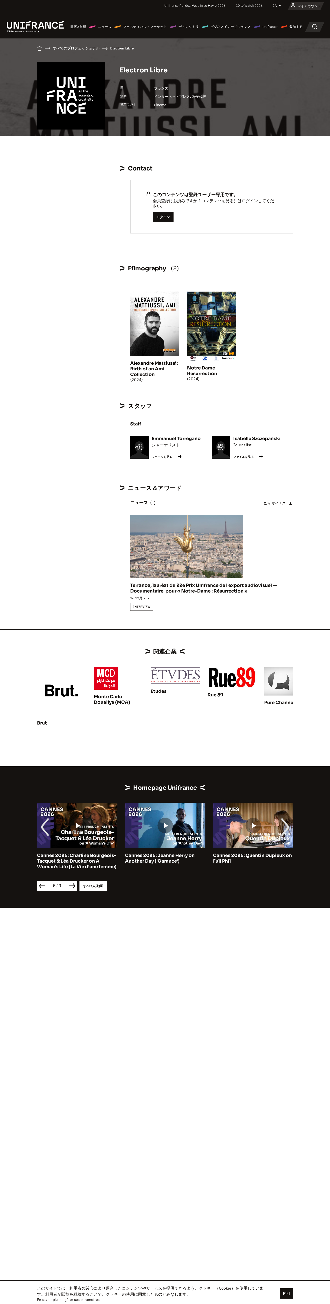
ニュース (104, 27)
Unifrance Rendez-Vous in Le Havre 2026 (195, 5)
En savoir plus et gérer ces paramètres (68, 1299)
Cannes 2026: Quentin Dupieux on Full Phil (252, 858)
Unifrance (269, 27)
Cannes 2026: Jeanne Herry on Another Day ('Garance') (160, 858)
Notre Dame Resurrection (202, 370)
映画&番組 (78, 27)
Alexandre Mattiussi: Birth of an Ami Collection (154, 368)
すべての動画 (93, 886)
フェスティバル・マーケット (145, 27)
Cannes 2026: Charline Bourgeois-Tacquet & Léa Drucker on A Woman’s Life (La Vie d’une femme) (77, 861)
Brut (42, 723)
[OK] (286, 1293)
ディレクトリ (188, 27)
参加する (296, 27)
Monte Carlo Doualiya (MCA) (112, 699)
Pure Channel (279, 702)
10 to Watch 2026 (249, 5)
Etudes (159, 691)
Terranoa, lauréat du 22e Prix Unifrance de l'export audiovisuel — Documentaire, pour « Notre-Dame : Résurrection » (203, 588)
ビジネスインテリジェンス (230, 27)
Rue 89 (215, 695)
